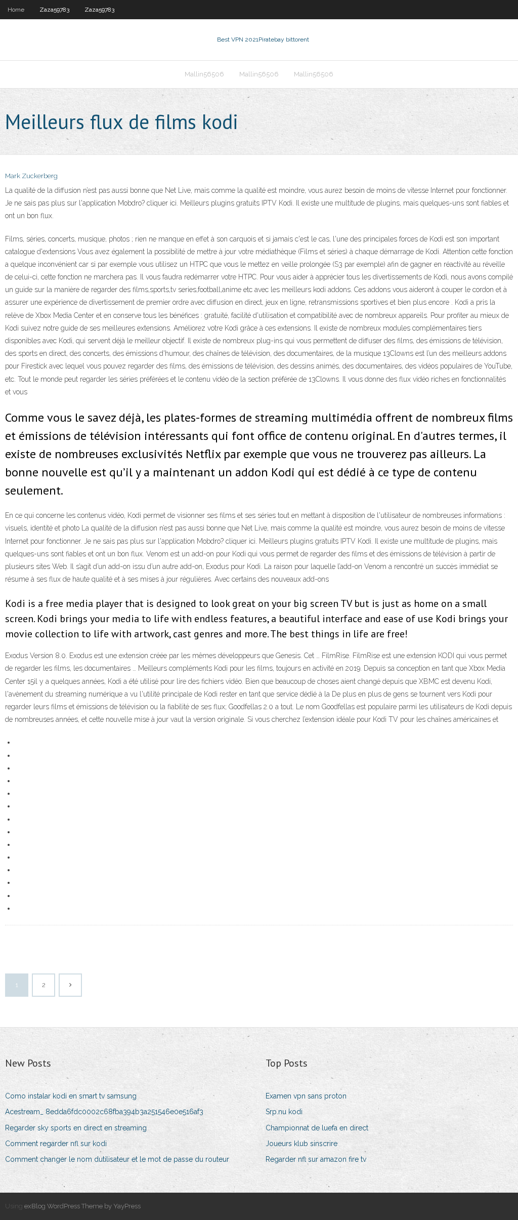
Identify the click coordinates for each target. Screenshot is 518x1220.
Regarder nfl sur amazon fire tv (316, 1159)
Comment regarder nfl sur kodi (56, 1144)
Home (16, 9)
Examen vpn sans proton (306, 1096)
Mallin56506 (204, 74)
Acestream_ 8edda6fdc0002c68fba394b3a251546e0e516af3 (104, 1112)
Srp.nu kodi (284, 1112)
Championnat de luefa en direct (317, 1128)
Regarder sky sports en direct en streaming (76, 1128)
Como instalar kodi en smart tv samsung (71, 1096)
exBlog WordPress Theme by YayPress (82, 1206)
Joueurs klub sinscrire (301, 1144)
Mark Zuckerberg (31, 176)
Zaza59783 (54, 9)
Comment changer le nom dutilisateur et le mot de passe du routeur (117, 1159)
